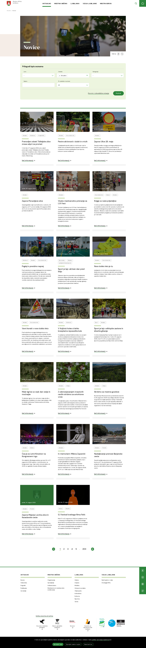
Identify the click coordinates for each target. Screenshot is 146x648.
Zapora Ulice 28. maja (103, 141)
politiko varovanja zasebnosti (101, 640)
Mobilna (77, 585)
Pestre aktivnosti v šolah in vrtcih (72, 141)
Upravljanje (51, 583)
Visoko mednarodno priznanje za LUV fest (72, 202)
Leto (25, 71)
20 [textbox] (59, 85)
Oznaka (60, 71)
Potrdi (118, 93)
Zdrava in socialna (80, 588)
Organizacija (51, 580)
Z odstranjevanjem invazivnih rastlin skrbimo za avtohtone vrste (71, 394)
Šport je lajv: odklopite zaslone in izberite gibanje (108, 329)
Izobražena (78, 593)
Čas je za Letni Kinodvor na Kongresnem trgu (34, 455)
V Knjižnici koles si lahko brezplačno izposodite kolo (70, 329)
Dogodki (23, 585)
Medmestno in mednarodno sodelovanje (56, 589)
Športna (77, 599)
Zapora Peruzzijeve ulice (32, 201)
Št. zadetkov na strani (64, 81)
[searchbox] (68, 75)
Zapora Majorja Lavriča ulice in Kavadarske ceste (35, 516)
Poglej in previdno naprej (33, 266)
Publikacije (24, 588)
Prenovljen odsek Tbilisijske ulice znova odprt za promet (36, 142)
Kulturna (77, 596)
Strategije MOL (106, 583)
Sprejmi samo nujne (73, 644)
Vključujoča (78, 591)
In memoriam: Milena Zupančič (71, 454)
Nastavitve (88, 644)
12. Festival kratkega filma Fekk (71, 514)
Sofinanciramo (52, 585)
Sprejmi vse (58, 644)
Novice (23, 580)
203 (84, 549)
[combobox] (38, 75)
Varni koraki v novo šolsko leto (35, 328)
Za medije (23, 591)
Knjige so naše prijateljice (105, 201)
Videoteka (24, 583)
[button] (98, 93)
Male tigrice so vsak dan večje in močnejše (36, 393)
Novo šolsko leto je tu (103, 266)
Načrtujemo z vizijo (107, 580)
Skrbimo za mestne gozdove (106, 392)
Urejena (77, 583)
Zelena (77, 580)
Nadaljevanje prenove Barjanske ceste (108, 455)
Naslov (25, 81)
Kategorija (95, 71)
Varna (76, 601)
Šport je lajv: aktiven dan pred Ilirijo (71, 270)
